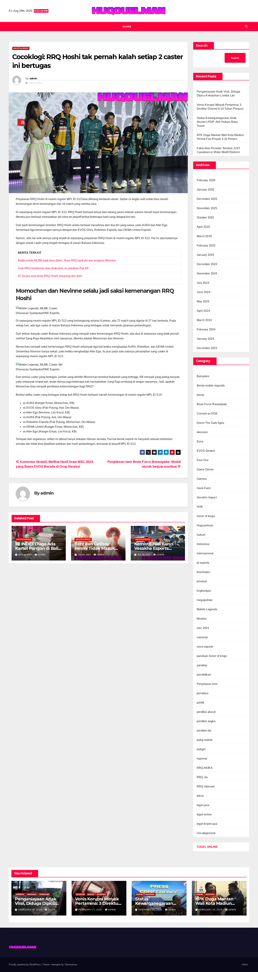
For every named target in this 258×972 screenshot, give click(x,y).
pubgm (201, 749)
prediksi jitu (204, 730)
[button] (246, 26)
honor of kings (206, 516)
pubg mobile (205, 739)
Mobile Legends (207, 609)
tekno (200, 795)
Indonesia (203, 544)
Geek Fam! (204, 488)
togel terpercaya (207, 823)
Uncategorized (20, 48)
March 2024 (204, 320)
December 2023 (207, 348)
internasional (205, 553)
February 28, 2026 (30, 909)
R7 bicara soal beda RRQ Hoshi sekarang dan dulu (50, 275)
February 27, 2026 (90, 909)
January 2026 (205, 189)
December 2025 (207, 198)
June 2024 (203, 292)
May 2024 (203, 301)
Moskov (202, 618)
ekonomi (202, 432)
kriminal (202, 581)
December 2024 (207, 264)
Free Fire (203, 460)
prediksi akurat (206, 711)
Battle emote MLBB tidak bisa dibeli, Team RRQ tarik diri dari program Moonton (67, 260)
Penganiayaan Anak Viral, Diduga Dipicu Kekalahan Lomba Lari (38, 903)
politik (200, 702)
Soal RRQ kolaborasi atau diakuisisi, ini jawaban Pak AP (53, 268)
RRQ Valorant (205, 786)
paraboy (202, 665)
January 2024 (205, 338)
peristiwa (202, 693)
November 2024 (207, 273)
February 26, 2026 (150, 909)
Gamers (202, 478)
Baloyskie (203, 376)
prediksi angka (206, 721)
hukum (201, 534)
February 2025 (206, 245)
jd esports (203, 562)
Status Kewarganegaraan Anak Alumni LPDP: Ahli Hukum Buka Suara (217, 121)
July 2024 (203, 282)
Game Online (205, 469)
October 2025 (205, 217)
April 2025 (203, 226)
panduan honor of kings (212, 655)
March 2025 (204, 236)
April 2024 (203, 310)
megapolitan (205, 600)
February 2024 (206, 329)
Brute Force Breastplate (212, 404)
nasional (202, 637)
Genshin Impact (207, 497)
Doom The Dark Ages (210, 422)
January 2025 (205, 254)
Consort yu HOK (207, 413)
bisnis (200, 394)
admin (33, 78)
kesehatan (203, 572)
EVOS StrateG (206, 450)
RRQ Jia (202, 777)
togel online (204, 814)
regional (202, 758)
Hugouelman (205, 525)
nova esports (205, 646)
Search (201, 46)
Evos (200, 441)
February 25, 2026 (211, 909)
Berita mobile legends (211, 385)
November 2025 (207, 208)
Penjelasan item (207, 683)
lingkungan (204, 590)
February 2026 (206, 180)
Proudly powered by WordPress (25, 964)
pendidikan (204, 674)
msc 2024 (203, 627)
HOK (200, 506)
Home (127, 26)
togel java (203, 805)
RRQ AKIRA (205, 767)
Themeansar (70, 964)
